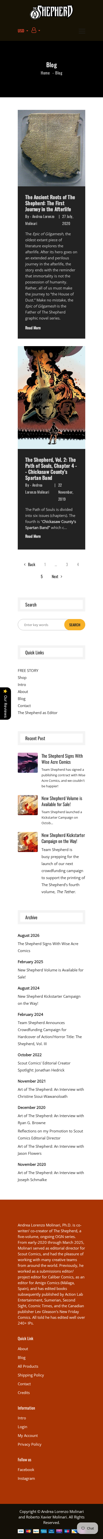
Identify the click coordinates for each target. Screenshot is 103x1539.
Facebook (26, 1469)
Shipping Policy (31, 1374)
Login (22, 1426)
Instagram (26, 1478)
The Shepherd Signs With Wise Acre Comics (62, 759)
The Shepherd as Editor (38, 712)
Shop (22, 677)
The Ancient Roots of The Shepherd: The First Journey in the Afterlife (50, 203)
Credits (24, 1392)
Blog (22, 1357)
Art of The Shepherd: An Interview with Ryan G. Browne (51, 1119)
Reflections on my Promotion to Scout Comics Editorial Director (50, 1134)
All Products (28, 1366)
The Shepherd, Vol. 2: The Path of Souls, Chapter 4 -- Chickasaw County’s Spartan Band (51, 468)
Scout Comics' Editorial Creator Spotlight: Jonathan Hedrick (44, 1066)
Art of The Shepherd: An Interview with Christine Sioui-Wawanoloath (51, 1093)
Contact (24, 705)
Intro (22, 684)
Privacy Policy (30, 1444)
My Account (28, 1435)
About (23, 691)
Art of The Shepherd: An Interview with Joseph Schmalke (51, 1176)
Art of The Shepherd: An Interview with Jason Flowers (51, 1150)
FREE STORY (28, 670)
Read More (33, 327)
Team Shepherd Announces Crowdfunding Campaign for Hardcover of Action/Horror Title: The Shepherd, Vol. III (50, 1033)
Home (45, 73)
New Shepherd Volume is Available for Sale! (62, 801)
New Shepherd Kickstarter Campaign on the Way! (63, 838)
